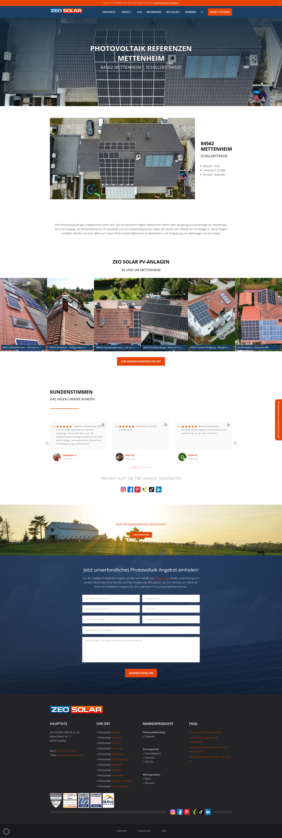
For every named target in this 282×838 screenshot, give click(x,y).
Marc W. (67, 455)
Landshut (116, 770)
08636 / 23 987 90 (65, 750)
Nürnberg (116, 748)
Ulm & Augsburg (120, 786)
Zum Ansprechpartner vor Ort (141, 361)
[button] (6, 831)
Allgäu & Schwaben (121, 781)
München (116, 737)
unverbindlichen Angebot (165, 2)
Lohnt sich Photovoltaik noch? (206, 732)
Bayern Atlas (162, 578)
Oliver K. (130, 455)
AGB (164, 830)
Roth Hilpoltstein (120, 759)
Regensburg (117, 754)
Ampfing (115, 732)
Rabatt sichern (220, 12)
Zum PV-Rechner (141, 534)
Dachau (115, 743)
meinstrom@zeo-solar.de (71, 755)
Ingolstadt (116, 764)
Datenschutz (144, 830)
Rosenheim (117, 775)
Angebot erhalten (141, 673)
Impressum (121, 830)
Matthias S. (194, 455)
